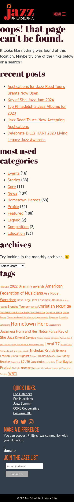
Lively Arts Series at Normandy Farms (27, 344)
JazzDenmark (55, 325)
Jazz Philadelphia (19, 12)
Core (12, 186)
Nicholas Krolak (42, 350)
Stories (14, 180)
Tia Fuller (16, 368)
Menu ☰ (60, 13)
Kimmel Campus (25, 338)
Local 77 (52, 344)
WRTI (12, 373)
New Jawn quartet (21, 351)
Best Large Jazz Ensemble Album (38, 300)
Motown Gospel (6, 351)
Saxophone (15, 362)
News (12, 193)
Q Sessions (56, 356)
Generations (5, 325)
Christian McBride (54, 306)
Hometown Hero (30, 323)
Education (16, 233)
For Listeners (22, 394)
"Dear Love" (4, 286)
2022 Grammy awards (27, 286)
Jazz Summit (22, 403)
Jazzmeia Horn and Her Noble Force (28, 331)
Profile (13, 206)
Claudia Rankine (38, 312)
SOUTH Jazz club (32, 362)
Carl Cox (34, 307)
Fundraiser (63, 317)
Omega (33, 356)
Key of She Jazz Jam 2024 (31, 99)
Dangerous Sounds (54, 312)
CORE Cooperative (26, 408)
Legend (14, 220)
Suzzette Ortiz (49, 362)
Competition (18, 226)
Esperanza (53, 317)
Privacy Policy (50, 498)
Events (14, 173)
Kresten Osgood (43, 338)
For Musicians (23, 398)
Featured (15, 213)
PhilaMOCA (43, 356)
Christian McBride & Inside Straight (15, 312)
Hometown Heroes (24, 200)
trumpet (26, 368)
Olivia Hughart (20, 356)
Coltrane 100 (22, 413)
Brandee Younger (19, 307)
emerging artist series (38, 317)
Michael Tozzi (66, 344)
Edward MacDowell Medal (18, 317)
